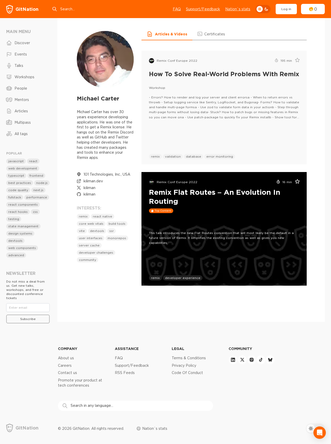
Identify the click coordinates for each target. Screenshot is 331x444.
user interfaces (90, 238)
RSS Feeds (125, 373)
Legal (178, 348)
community (87, 259)
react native (102, 216)
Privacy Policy (184, 365)
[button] (166, 34)
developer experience (182, 277)
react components (23, 204)
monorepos (117, 238)
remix (83, 216)
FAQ (177, 9)
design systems (20, 233)
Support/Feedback (203, 9)
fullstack (14, 197)
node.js (42, 182)
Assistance (127, 348)
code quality (18, 190)
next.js (38, 190)
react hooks (18, 211)
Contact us (67, 373)
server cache (89, 245)
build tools (117, 223)
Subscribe (28, 319)
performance (36, 197)
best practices (19, 182)
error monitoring (219, 156)
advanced (16, 255)
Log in (286, 9)
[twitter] (242, 359)
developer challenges (96, 252)
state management (23, 226)
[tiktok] (261, 359)
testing (13, 219)
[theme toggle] (262, 9)
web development (22, 168)
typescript (16, 175)
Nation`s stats (237, 9)
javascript (16, 161)
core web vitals (91, 223)
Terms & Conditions (189, 358)
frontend (36, 175)
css (35, 211)
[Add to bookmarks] (295, 60)
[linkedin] (233, 359)
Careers (65, 365)
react (33, 161)
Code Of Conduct (187, 373)
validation (173, 156)
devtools (97, 230)
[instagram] (251, 359)
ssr (111, 230)
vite (82, 230)
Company (67, 348)
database (193, 156)
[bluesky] (270, 359)
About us (66, 358)
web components (22, 248)
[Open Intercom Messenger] (319, 432)
